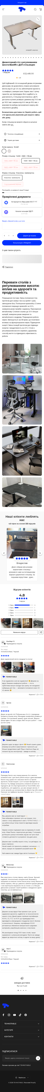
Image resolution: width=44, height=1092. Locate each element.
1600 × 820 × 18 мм (11, 167)
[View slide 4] (26, 990)
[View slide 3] (23, 990)
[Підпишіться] (38, 1058)
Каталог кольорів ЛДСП (24, 211)
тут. (12, 125)
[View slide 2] (20, 990)
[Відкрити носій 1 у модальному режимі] (38, 19)
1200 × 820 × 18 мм (11, 161)
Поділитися (9, 267)
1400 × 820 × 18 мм (30, 161)
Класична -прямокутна (12, 178)
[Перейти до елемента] (2, 57)
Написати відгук (19, 632)
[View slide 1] (18, 990)
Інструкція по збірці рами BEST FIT (24, 202)
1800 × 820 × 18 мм (31, 167)
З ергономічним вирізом (12, 184)
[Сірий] (9, 151)
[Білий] (4, 151)
